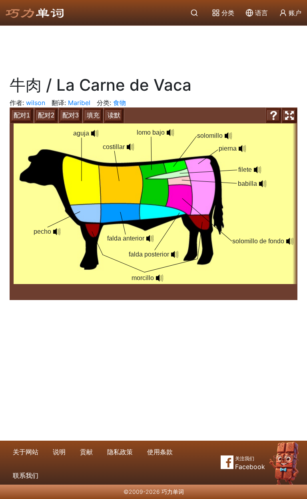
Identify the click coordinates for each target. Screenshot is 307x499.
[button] (95, 133)
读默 (114, 115)
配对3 (70, 115)
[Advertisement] (153, 48)
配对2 (46, 115)
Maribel (79, 103)
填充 (93, 115)
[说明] (273, 115)
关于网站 (25, 452)
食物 (119, 103)
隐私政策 (120, 452)
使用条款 (160, 452)
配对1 (22, 115)
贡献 (86, 452)
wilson (35, 103)
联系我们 (25, 475)
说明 (59, 452)
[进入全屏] (289, 115)
